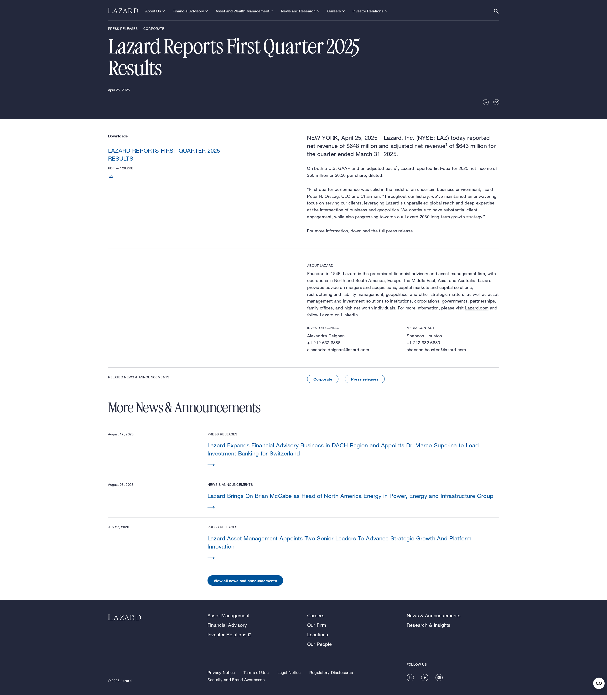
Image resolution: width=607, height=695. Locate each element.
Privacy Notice (221, 672)
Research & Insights (429, 625)
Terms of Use (256, 672)
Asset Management (229, 615)
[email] (496, 102)
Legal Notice (289, 672)
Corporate (322, 379)
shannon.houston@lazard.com (436, 349)
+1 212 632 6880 (423, 342)
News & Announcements (433, 615)
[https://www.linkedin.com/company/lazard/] (410, 677)
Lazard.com (476, 307)
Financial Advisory (227, 625)
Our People (319, 644)
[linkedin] (486, 102)
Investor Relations (227, 634)
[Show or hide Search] (496, 11)
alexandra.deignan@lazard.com (338, 349)
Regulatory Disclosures (331, 672)
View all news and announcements (245, 580)
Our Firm (316, 625)
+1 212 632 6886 (324, 342)
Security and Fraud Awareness (236, 679)
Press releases (365, 379)
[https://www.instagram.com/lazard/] (439, 677)
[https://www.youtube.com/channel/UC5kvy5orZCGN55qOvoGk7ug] (424, 677)
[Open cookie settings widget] (599, 683)
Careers (315, 615)
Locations (317, 634)
